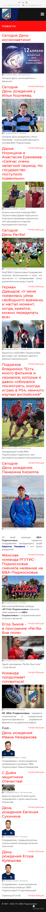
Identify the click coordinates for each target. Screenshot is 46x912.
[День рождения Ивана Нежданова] (23, 748)
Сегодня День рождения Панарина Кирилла (20, 467)
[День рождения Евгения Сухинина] (23, 827)
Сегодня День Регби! (13, 232)
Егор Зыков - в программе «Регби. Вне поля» (22, 628)
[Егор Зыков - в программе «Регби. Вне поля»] (23, 648)
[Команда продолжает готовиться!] (23, 696)
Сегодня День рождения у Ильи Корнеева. (19, 91)
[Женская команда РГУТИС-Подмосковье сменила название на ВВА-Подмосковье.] (23, 589)
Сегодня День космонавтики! (16, 37)
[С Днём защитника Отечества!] (23, 788)
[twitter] (19, 2)
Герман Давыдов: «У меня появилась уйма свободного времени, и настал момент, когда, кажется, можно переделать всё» (22, 302)
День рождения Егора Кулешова (17, 856)
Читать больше (36, 86)
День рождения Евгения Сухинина (20, 812)
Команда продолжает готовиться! (13, 677)
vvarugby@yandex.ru (33, 5)
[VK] (23, 2)
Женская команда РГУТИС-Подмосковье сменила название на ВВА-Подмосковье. (22, 563)
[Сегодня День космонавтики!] (23, 58)
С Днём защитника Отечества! (12, 777)
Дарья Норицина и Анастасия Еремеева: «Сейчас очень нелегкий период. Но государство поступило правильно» (22, 163)
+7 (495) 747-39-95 (13, 5)
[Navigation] (42, 11)
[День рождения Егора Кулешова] (23, 872)
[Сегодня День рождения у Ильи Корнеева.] (23, 115)
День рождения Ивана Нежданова (19, 735)
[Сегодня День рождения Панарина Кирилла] (23, 501)
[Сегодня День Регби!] (23, 252)
